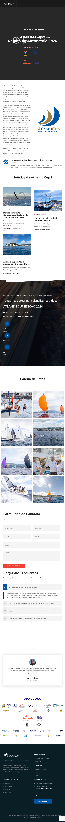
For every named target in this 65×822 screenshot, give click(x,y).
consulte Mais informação (11, 229)
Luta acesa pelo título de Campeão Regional (46, 219)
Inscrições (8, 789)
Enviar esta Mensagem (14, 565)
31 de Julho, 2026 (10, 258)
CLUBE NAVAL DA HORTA (42, 801)
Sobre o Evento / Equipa (42, 758)
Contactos (38, 761)
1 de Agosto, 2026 (41, 214)
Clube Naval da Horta (41, 769)
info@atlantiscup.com (26, 316)
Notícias (7, 783)
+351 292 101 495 (21, 313)
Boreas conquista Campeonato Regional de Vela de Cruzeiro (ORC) (15, 215)
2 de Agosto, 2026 (10, 209)
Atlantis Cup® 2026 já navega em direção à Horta (16, 263)
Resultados (8, 792)
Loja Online (38, 772)
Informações (8, 786)
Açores (37, 775)
